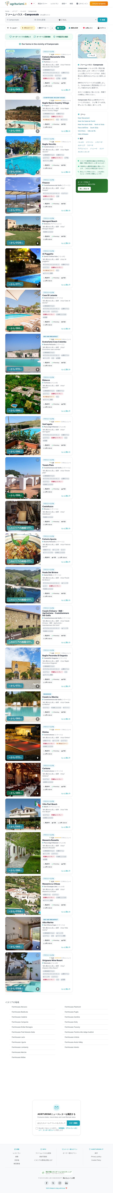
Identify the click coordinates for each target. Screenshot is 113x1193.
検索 (71, 3)
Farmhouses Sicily (71, 1022)
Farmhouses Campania (20, 1022)
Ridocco (46, 380)
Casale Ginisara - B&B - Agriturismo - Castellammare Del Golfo (55, 613)
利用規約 (61, 1128)
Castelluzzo (47, 506)
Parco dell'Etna (83, 127)
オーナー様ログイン (70, 1153)
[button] (77, 20)
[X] (53, 1183)
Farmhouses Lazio (18, 1037)
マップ (92, 55)
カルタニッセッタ (83, 152)
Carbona (46, 768)
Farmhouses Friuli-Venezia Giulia (23, 1032)
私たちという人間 (69, 1178)
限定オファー (42, 3)
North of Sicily (99, 124)
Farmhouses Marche (19, 1052)
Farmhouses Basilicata (20, 1012)
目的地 (16, 1160)
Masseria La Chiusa (51, 884)
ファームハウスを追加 (43, 1153)
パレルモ (23, 11)
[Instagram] (60, 1183)
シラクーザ (98, 142)
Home (7, 11)
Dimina (45, 732)
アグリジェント (83, 148)
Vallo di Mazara (83, 134)
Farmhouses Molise (18, 1057)
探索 (63, 3)
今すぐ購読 (73, 1123)
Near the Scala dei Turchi (86, 121)
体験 (16, 1156)
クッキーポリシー (48, 1130)
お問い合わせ (48, 86)
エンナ (102, 148)
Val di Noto (81, 131)
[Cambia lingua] (32, 3)
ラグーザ (90, 145)
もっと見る (65, 90)
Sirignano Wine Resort (52, 960)
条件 (96, 1153)
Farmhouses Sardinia (72, 1017)
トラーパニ (89, 142)
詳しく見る (83, 189)
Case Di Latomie (49, 295)
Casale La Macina (50, 697)
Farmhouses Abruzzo (19, 1007)
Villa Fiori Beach (49, 804)
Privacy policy (96, 1156)
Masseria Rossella (50, 840)
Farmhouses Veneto (72, 1047)
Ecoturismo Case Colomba (54, 342)
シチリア (15, 11)
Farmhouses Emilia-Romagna (22, 1027)
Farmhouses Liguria (19, 1042)
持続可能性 (43, 1156)
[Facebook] (46, 1183)
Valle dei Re (92, 131)
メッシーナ (93, 148)
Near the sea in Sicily (85, 124)
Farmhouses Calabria (19, 1017)
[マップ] (38, 90)
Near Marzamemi (83, 118)
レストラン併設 (84, 105)
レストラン (54, 3)
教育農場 (17, 1163)
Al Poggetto (47, 254)
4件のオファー (28, 28)
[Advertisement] (56, 1076)
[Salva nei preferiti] (38, 52)
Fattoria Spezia (49, 539)
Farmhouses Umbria (72, 1037)
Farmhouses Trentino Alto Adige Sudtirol (79, 1032)
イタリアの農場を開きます (43, 1160)
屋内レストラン (49, 78)
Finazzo (46, 183)
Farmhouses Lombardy (20, 1047)
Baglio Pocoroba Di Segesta (55, 656)
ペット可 (97, 105)
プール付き (100, 102)
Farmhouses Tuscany (72, 1027)
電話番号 (47, 83)
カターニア (81, 145)
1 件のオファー (49, 119)
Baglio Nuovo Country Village (55, 103)
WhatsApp (56, 83)
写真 (64, 83)
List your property (99, 3)
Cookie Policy (96, 1160)
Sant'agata (47, 424)
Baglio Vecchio (49, 144)
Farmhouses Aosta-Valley (74, 1042)
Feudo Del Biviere (50, 572)
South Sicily (94, 127)
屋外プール (44, 28)
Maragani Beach (49, 221)
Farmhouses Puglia (71, 1012)
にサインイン (83, 3)
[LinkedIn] (66, 1183)
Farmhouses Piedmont (73, 1007)
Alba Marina (47, 922)
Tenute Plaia (48, 465)
